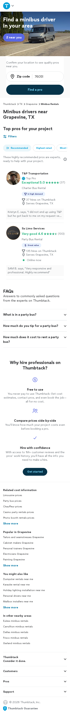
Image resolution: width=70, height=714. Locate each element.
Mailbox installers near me (18, 601)
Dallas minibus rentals (15, 632)
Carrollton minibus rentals (18, 626)
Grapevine (31, 104)
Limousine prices (12, 495)
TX (20, 104)
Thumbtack (9, 104)
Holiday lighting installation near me (24, 590)
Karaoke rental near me (16, 584)
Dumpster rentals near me (18, 579)
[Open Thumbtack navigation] (8, 5)
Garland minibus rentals (16, 643)
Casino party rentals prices (18, 512)
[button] (29, 178)
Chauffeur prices (12, 506)
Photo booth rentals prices (18, 517)
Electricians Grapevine (15, 554)
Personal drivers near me (17, 596)
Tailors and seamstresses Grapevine (23, 537)
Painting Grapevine (14, 559)
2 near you (14, 37)
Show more (10, 523)
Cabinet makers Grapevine (18, 543)
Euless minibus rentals (15, 621)
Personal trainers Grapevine (18, 548)
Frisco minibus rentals (15, 638)
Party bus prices (12, 501)
